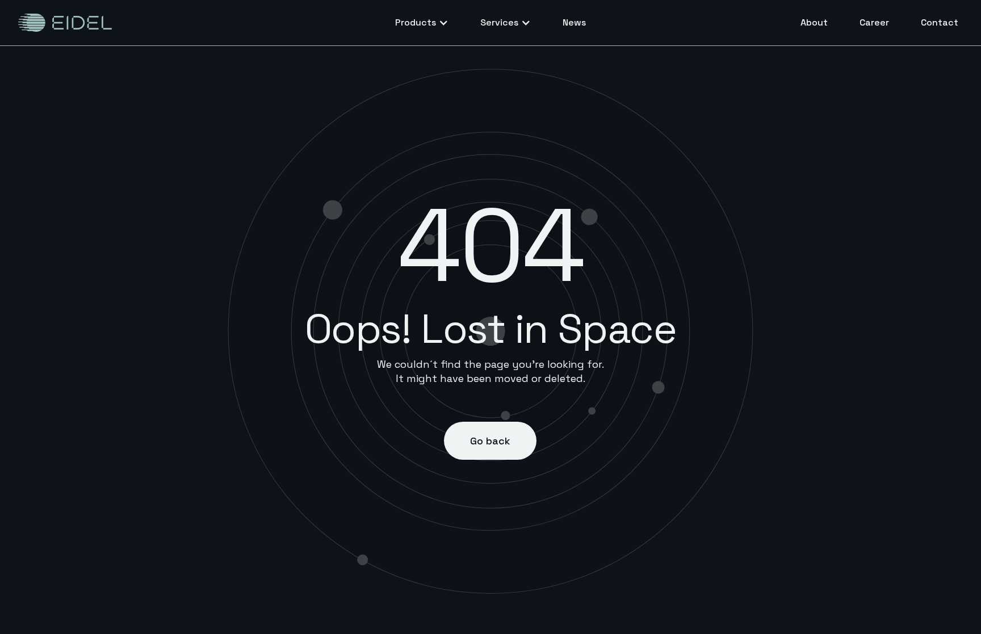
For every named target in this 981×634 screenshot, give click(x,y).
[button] (422, 23)
